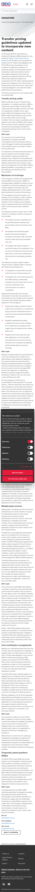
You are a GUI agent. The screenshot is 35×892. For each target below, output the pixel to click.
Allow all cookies (17, 472)
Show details (25, 466)
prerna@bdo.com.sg (7, 823)
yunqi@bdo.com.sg (7, 828)
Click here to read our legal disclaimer (13, 844)
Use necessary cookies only (17, 479)
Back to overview (11, 832)
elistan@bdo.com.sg (8, 818)
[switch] (30, 447)
